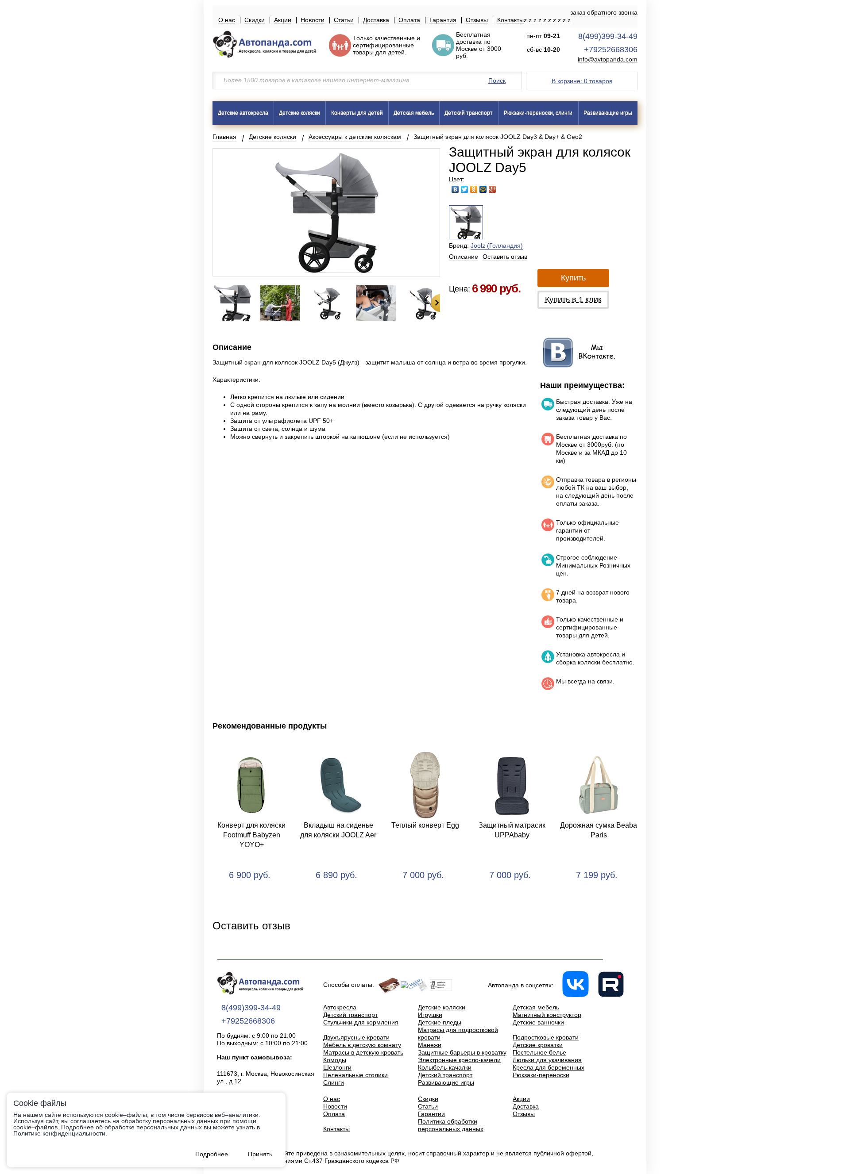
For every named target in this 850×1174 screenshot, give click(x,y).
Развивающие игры (607, 113)
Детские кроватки (538, 1044)
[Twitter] (464, 189)
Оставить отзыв (505, 256)
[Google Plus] (492, 189)
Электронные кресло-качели (459, 1059)
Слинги (333, 1082)
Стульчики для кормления (360, 1022)
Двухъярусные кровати (356, 1037)
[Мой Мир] (483, 189)
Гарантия (442, 19)
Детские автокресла (243, 113)
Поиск (497, 80)
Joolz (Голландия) (497, 245)
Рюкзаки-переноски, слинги (538, 113)
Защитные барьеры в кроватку (462, 1052)
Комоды (334, 1059)
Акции (282, 19)
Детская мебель (414, 113)
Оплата (409, 19)
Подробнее (211, 1154)
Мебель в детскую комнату (362, 1044)
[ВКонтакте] (455, 189)
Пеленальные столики (355, 1074)
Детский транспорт (468, 113)
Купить (573, 277)
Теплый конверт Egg (425, 825)
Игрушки (430, 1014)
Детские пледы (439, 1022)
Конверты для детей (357, 113)
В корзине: (582, 80)
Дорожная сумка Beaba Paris (598, 830)
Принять (260, 1154)
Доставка (376, 19)
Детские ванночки (538, 1022)
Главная (224, 136)
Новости (313, 19)
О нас (226, 19)
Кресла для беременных (548, 1067)
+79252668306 (611, 49)
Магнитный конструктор (547, 1014)
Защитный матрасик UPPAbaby (512, 830)
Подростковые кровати (546, 1037)
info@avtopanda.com (608, 59)
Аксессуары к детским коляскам (355, 136)
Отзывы (477, 19)
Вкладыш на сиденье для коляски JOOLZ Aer (338, 830)
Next (435, 303)
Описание (463, 256)
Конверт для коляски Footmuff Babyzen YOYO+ (251, 834)
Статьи (344, 19)
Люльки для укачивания (547, 1059)
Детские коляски (299, 113)
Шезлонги (337, 1067)
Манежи (429, 1044)
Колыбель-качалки (444, 1067)
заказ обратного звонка (604, 12)
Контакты (510, 19)
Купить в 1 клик (573, 299)
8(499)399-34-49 (608, 36)
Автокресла (339, 1007)
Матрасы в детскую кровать (363, 1052)
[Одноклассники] (474, 189)
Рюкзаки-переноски (541, 1074)
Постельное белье (539, 1052)
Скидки (254, 19)
